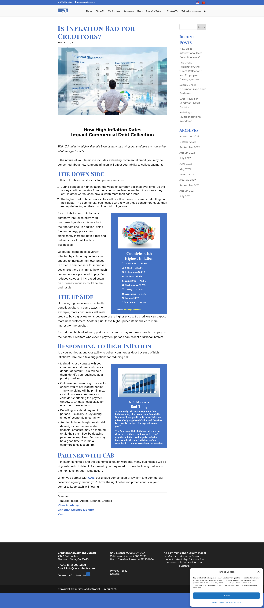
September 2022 (189, 147)
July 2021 (184, 196)
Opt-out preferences (219, 602)
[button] (258, 571)
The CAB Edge (235, 602)
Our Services (114, 11)
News (140, 11)
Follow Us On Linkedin (72, 575)
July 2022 (185, 158)
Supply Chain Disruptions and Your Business (192, 89)
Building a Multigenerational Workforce (190, 116)
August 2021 (186, 190)
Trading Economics (132, 309)
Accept (226, 595)
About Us (100, 11)
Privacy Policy (118, 570)
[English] (198, 3)
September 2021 (189, 185)
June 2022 (185, 163)
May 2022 (185, 169)
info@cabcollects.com (80, 568)
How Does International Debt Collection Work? (190, 53)
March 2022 (186, 174)
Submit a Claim (153, 11)
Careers (114, 573)
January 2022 (187, 180)
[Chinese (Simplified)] (204, 3)
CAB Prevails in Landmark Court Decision (189, 103)
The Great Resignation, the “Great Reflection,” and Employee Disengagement (190, 71)
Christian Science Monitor (76, 509)
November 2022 (189, 136)
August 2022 (187, 152)
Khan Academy (68, 505)
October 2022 (187, 141)
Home (89, 11)
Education (129, 11)
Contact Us (172, 11)
